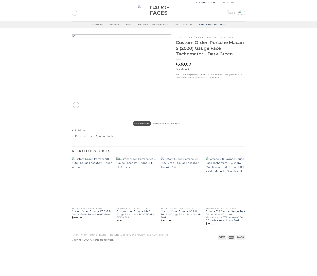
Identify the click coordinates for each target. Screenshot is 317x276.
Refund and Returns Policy (127, 235)
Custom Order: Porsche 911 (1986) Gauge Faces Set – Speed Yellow (91, 213)
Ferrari (114, 24)
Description (141, 123)
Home (179, 37)
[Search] (74, 13)
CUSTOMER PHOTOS (212, 24)
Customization (205, 2)
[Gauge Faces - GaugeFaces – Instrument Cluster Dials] (158, 13)
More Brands (160, 24)
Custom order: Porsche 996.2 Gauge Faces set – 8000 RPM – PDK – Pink (135, 214)
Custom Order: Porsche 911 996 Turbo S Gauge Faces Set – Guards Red (181, 214)
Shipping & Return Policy (167, 123)
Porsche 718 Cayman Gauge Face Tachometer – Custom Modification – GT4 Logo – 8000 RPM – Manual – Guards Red (225, 216)
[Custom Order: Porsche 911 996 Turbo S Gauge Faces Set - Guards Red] (181, 181)
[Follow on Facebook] (238, 2)
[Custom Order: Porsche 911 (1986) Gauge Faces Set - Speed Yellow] (92, 181)
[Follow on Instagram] (241, 2)
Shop (189, 37)
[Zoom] (76, 105)
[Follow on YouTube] (244, 2)
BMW (128, 24)
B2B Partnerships (158, 235)
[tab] (142, 123)
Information (80, 235)
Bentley (143, 24)
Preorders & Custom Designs (214, 37)
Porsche (97, 24)
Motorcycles (184, 24)
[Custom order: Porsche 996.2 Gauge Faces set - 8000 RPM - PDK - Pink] (136, 181)
